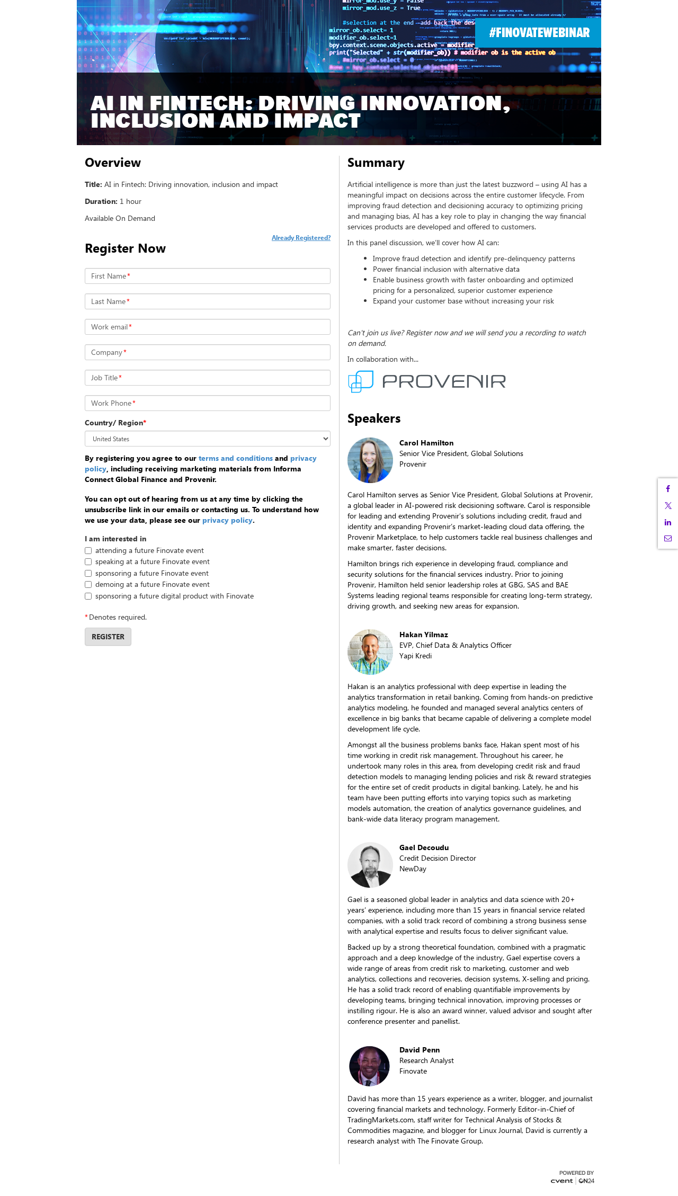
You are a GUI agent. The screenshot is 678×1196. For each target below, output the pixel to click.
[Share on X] (668, 505)
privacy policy (227, 520)
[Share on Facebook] (668, 489)
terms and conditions (236, 458)
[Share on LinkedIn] (668, 522)
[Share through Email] (668, 538)
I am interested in (115, 538)
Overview (113, 162)
